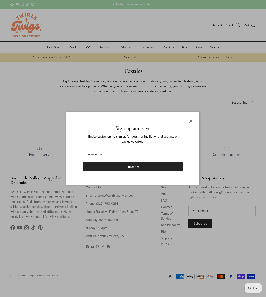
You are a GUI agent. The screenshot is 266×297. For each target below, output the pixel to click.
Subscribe (133, 167)
